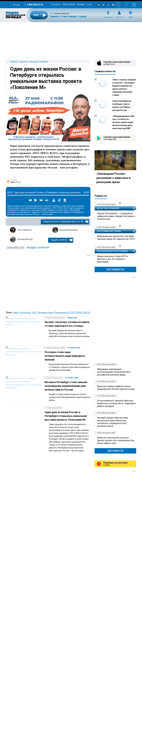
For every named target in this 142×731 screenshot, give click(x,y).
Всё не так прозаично (108, 208)
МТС (34, 312)
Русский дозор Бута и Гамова (112, 251)
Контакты (55, 5)
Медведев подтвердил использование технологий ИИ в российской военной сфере (114, 372)
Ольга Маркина (24, 230)
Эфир (130, 17)
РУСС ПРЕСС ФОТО (80, 312)
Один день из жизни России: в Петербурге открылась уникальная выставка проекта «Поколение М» (66, 416)
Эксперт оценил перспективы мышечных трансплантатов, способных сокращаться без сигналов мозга (112, 421)
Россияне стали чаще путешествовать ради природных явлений (65, 356)
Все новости (115, 451)
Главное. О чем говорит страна (68, 16)
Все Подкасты (115, 269)
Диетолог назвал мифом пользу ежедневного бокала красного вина (116, 387)
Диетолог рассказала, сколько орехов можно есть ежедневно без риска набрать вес (115, 440)
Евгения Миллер (25, 239)
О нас (89, 5)
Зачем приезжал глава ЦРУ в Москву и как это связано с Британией (112, 259)
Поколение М (61, 312)
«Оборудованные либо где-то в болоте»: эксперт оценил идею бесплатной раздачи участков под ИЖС (123, 122)
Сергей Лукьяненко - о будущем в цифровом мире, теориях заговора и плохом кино (116, 216)
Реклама (81, 5)
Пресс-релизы (68, 5)
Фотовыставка (45, 312)
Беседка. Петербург (39, 61)
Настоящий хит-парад (109, 231)
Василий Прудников (69, 230)
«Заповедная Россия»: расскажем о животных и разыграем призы (113, 178)
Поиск (126, 4)
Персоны (119, 17)
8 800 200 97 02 (35, 4)
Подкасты (108, 17)
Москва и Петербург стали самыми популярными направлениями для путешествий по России (66, 386)
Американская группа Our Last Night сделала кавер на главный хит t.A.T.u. (116, 237)
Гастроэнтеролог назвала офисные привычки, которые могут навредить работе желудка (116, 403)
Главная (13, 61)
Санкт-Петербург (22, 312)
